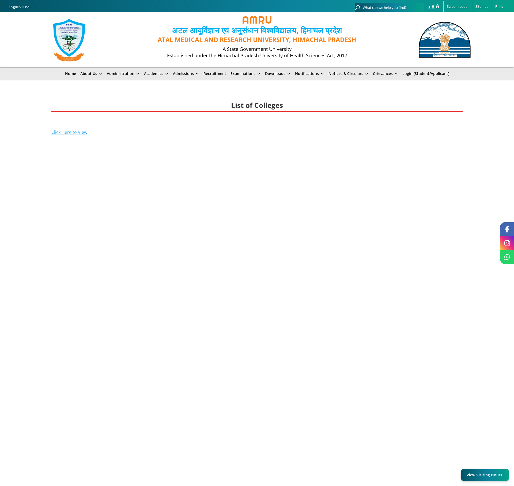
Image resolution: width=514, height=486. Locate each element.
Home (70, 74)
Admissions (183, 74)
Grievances (383, 74)
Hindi (26, 7)
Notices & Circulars (345, 74)
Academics (153, 74)
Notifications (307, 74)
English (15, 7)
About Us (88, 74)
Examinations (242, 74)
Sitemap (482, 6)
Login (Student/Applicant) (425, 74)
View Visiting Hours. (485, 474)
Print (499, 6)
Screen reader (458, 6)
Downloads (275, 74)
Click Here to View (69, 132)
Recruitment (214, 74)
